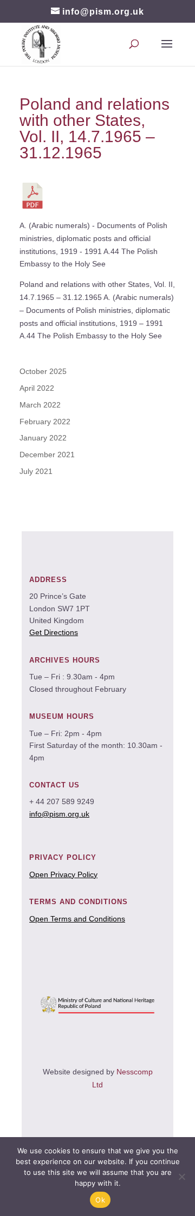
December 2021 (47, 454)
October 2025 (43, 371)
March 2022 (40, 404)
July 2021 (36, 471)
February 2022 (45, 421)
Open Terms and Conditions (77, 918)
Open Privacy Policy (63, 874)
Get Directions (53, 632)
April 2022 (37, 388)
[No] (181, 1176)
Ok (100, 1199)
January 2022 (43, 437)
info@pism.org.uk (59, 814)
